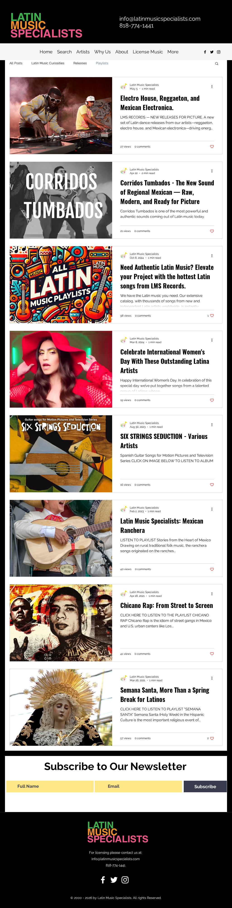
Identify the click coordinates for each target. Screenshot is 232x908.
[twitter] (212, 52)
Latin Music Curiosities (47, 63)
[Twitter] (114, 880)
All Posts (16, 63)
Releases (80, 63)
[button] (217, 64)
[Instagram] (218, 52)
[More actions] (213, 86)
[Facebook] (103, 880)
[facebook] (205, 52)
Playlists (102, 63)
